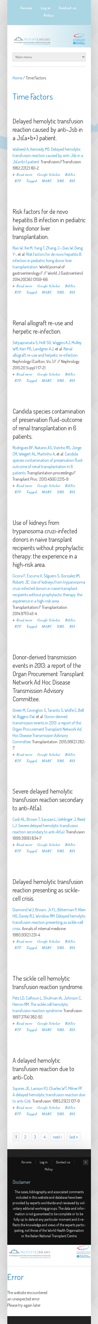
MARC (47, 180)
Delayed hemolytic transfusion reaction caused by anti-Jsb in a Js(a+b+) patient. (48, 129)
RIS (72, 180)
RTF (18, 180)
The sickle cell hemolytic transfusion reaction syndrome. (48, 982)
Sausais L (48, 819)
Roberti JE (21, 582)
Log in (45, 8)
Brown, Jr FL (45, 909)
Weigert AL (27, 454)
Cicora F (19, 575)
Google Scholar (48, 174)
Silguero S (51, 575)
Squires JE (21, 1088)
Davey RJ (26, 916)
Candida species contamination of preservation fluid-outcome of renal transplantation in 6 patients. (49, 423)
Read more (24, 174)
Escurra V (34, 575)
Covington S (36, 710)
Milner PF (75, 1088)
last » (74, 1136)
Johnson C (72, 998)
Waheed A (21, 149)
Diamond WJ (23, 909)
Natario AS (43, 447)
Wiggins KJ (61, 342)
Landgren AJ (43, 348)
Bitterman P (67, 909)
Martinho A (46, 454)
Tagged (31, 180)
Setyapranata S (25, 342)
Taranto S (55, 710)
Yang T (39, 248)
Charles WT (58, 1088)
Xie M (28, 248)
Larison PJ (39, 1088)
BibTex (70, 174)
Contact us (68, 8)
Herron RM (21, 1004)
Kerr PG (25, 348)
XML (61, 180)
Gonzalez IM (70, 575)
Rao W (18, 248)
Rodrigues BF (23, 447)
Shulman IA (52, 998)
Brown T (33, 819)
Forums (26, 8)
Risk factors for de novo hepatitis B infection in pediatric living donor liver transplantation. (49, 224)
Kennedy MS (40, 149)
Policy (49, 15)
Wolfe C (71, 710)
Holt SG (45, 342)
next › (57, 1136)
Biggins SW (25, 716)
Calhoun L (34, 998)
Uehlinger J (67, 819)
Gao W (67, 248)
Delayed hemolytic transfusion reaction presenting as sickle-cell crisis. (48, 889)
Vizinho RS (62, 447)
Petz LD (18, 998)
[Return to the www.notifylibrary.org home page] (49, 44)
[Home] (49, 1258)
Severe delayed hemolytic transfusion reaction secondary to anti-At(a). (48, 799)
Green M (19, 710)
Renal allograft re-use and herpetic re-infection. (43, 327)
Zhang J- (53, 248)
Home (17, 77)
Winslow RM (45, 916)
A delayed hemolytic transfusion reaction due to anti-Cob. (43, 1068)
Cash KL (19, 819)
